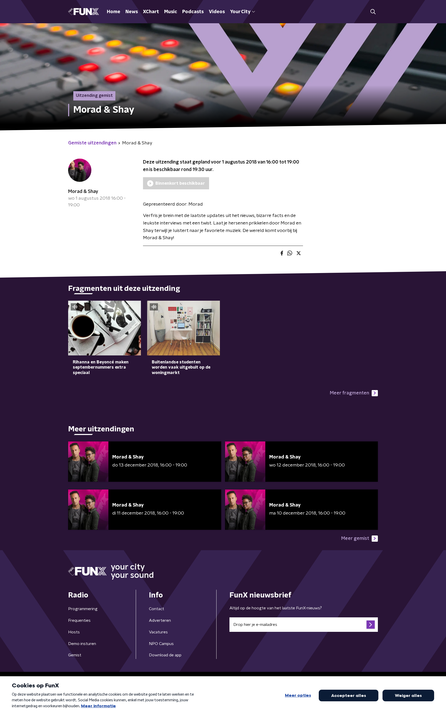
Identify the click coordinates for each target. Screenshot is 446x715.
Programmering (83, 609)
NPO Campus (161, 644)
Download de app (165, 655)
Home (113, 12)
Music (170, 12)
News (131, 12)
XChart (151, 12)
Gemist (74, 655)
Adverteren (160, 620)
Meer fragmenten (349, 393)
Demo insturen (82, 644)
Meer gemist (355, 538)
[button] (373, 12)
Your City (240, 12)
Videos (217, 12)
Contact (156, 609)
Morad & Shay (83, 191)
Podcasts (193, 12)
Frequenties (79, 620)
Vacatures (158, 632)
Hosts (74, 632)
